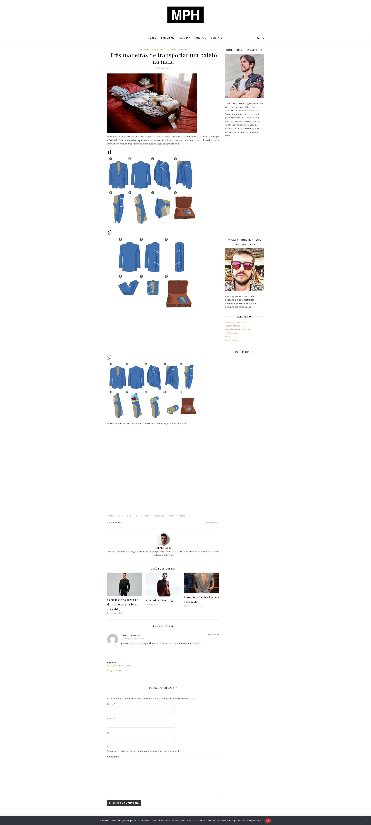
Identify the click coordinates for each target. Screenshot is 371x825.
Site (109, 733)
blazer (144, 50)
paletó (147, 516)
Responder (213, 634)
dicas (129, 516)
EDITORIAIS (167, 37)
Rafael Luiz (116, 522)
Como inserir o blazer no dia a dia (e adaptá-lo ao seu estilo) (122, 604)
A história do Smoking (159, 600)
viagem (182, 50)
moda (160, 50)
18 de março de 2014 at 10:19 (119, 666)
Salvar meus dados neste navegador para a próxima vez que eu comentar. (144, 750)
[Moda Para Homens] (185, 15)
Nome (111, 704)
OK (268, 820)
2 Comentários (212, 522)
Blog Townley (114, 670)
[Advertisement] (163, 331)
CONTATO (217, 37)
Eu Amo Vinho (231, 332)
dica (152, 50)
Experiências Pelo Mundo (237, 329)
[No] (367, 820)
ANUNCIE (200, 37)
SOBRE (152, 37)
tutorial (171, 50)
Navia (227, 336)
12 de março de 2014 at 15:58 (132, 638)
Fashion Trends (232, 325)
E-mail (111, 718)
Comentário (113, 756)
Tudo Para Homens (234, 322)
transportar (159, 516)
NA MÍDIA (184, 37)
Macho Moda (231, 340)
